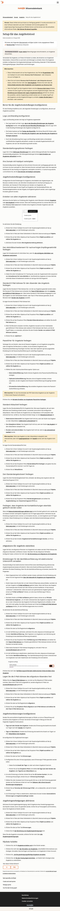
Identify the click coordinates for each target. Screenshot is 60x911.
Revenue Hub (11, 45)
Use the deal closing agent (10, 888)
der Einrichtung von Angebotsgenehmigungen (28, 831)
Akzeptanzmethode (46, 415)
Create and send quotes (9, 881)
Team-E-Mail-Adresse (37, 291)
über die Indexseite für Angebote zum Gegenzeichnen (39, 577)
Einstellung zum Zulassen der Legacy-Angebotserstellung (25, 93)
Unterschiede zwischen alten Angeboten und (30, 85)
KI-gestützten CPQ (48, 72)
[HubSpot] (2, 2)
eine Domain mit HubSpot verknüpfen (29, 171)
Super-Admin (23, 51)
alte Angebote (32, 82)
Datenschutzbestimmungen (30, 898)
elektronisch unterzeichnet (27, 421)
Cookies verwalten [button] (27, 901)
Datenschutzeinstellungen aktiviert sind (20, 511)
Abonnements (23, 42)
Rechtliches (25, 895)
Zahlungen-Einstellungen (20, 152)
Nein (14, 867)
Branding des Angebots (29, 133)
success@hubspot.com (13, 650)
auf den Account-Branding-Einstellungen (33, 125)
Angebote (53, 200)
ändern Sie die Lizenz (45, 97)
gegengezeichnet (24, 438)
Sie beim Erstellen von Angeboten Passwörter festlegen (29, 399)
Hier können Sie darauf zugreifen (27, 29)
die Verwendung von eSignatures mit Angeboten (42, 554)
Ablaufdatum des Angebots (17, 734)
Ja (6, 867)
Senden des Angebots (18, 298)
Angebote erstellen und (25, 845)
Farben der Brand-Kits (29, 131)
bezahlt (35, 438)
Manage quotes (7, 884)
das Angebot (51, 424)
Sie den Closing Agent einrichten (25, 858)
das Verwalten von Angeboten (29, 849)
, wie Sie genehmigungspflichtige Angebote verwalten (29, 854)
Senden (20, 728)
